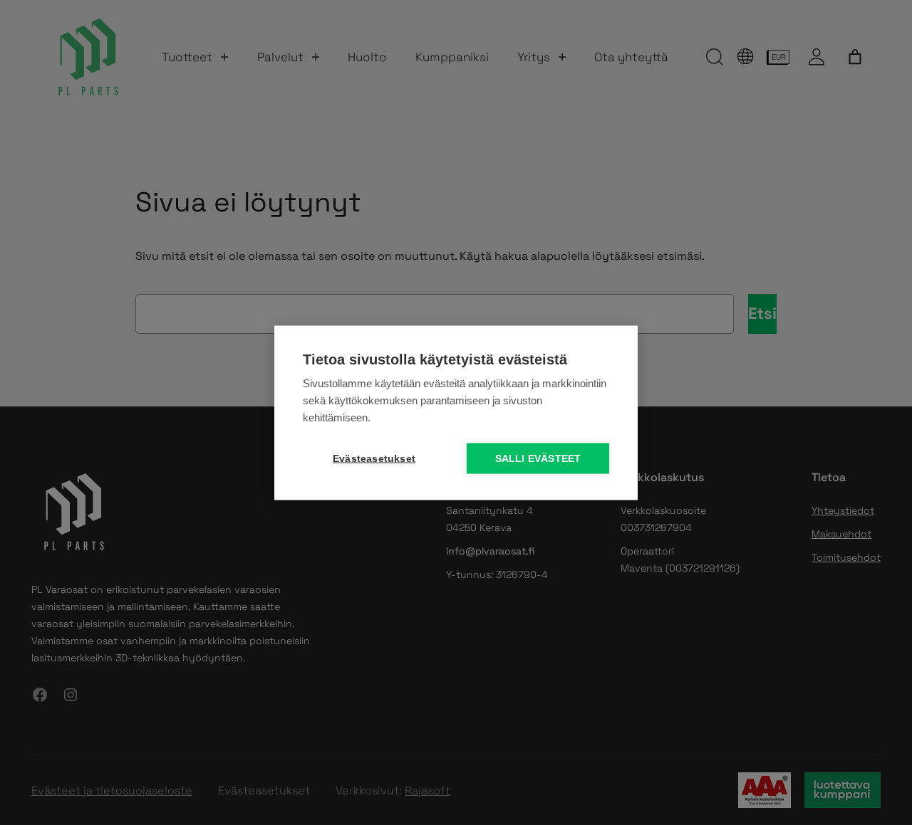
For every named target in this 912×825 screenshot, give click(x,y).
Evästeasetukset (374, 458)
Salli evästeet (538, 458)
